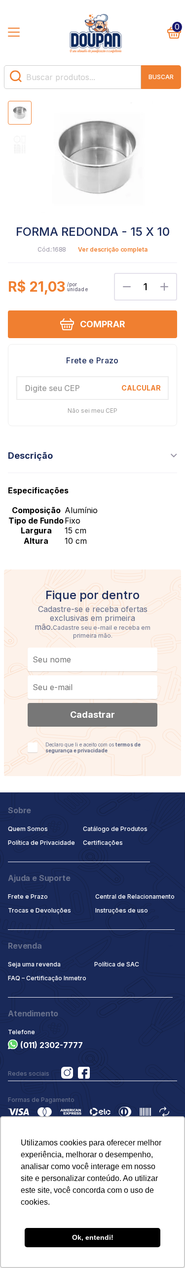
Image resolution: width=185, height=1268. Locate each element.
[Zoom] (20, 113)
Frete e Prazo (28, 896)
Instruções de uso (121, 910)
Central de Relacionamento (135, 896)
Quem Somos (28, 828)
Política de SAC (116, 964)
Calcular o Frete (92, 360)
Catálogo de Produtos (115, 828)
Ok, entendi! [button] (92, 1237)
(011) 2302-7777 (51, 1045)
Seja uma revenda (34, 964)
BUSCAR (161, 77)
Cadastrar (92, 714)
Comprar (102, 324)
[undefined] (97, 158)
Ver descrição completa (112, 250)
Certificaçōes (103, 842)
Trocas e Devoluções (39, 910)
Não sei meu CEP (92, 411)
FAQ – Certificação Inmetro (47, 978)
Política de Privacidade (41, 842)
